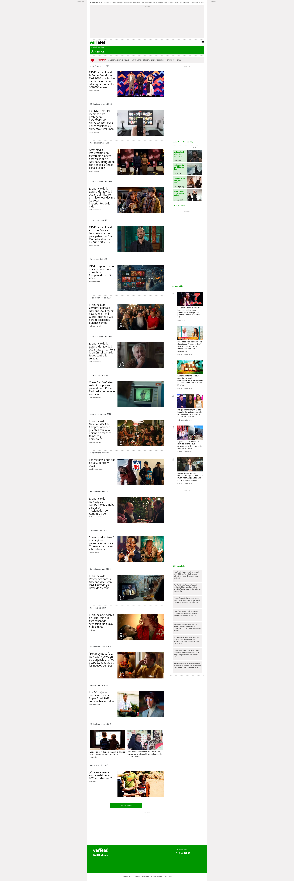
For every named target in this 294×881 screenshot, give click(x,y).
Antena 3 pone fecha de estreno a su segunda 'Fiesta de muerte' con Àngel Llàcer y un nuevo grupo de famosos (189, 476)
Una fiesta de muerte (118, 2)
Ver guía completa (180, 205)
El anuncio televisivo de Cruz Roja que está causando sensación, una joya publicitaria (101, 620)
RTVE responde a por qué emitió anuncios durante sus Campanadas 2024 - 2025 (102, 272)
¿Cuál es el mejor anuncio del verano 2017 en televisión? (100, 775)
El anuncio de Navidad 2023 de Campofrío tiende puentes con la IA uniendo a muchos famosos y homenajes (100, 430)
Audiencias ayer (128, 2)
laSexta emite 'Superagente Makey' (179, 193)
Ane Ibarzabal (178, 2)
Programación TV (195, 2)
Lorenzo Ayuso (94, 552)
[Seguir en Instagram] (182, 853)
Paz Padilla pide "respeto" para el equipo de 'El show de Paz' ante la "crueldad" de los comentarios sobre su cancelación (189, 346)
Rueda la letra (186, 2)
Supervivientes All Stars (151, 2)
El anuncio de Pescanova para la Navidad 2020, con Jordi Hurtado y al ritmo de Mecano (100, 582)
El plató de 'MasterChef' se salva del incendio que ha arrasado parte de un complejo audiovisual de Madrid (189, 445)
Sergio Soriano (94, 90)
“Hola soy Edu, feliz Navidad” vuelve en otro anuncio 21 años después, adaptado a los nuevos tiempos (101, 659)
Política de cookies (157, 876)
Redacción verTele (95, 210)
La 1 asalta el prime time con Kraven (179, 154)
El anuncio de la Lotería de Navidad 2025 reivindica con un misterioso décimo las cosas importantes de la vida (102, 197)
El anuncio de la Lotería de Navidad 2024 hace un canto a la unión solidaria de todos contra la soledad (102, 351)
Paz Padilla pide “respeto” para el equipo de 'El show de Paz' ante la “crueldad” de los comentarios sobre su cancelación (187, 588)
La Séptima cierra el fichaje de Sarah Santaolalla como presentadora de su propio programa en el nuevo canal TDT (189, 312)
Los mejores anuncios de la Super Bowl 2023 (102, 462)
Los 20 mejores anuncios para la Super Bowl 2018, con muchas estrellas (101, 697)
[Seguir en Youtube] (185, 853)
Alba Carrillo (171, 2)
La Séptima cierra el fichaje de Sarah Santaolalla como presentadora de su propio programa (144, 60)
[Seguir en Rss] (189, 853)
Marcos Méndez (94, 281)
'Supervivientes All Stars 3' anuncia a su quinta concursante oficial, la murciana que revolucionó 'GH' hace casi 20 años (190, 380)
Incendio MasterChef (138, 2)
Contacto (137, 876)
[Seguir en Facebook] (179, 853)
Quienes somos (126, 876)
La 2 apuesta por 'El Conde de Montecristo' (179, 167)
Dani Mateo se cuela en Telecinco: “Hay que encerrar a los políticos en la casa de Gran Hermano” (144, 754)
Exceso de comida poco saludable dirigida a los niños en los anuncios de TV (107, 752)
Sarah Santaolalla (162, 2)
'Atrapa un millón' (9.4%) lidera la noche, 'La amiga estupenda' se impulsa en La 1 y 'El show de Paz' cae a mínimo (189, 413)
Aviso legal (145, 876)
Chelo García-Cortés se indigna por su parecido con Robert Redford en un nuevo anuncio (102, 388)
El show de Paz (107, 2)
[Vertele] (100, 850)
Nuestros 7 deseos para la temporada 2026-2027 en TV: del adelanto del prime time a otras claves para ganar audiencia (186, 575)
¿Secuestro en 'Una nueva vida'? (179, 180)
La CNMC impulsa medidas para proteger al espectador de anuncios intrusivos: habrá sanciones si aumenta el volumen (101, 120)
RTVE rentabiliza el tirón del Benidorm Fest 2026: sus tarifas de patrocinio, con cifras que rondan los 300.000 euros (102, 79)
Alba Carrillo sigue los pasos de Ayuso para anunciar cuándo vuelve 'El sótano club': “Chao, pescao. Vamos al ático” (187, 666)
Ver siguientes (126, 805)
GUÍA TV (183, 142)
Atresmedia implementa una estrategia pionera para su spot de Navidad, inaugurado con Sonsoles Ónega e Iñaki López (102, 158)
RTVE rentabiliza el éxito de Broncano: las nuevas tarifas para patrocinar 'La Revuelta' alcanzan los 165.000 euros (100, 234)
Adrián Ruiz (181, 320)
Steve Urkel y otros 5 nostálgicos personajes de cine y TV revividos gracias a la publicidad (101, 543)
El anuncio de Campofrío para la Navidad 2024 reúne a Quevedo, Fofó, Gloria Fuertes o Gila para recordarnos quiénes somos (101, 313)
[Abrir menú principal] (203, 42)
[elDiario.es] (100, 855)
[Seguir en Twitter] (176, 853)
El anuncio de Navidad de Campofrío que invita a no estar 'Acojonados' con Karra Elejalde (101, 506)
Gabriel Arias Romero (96, 469)
